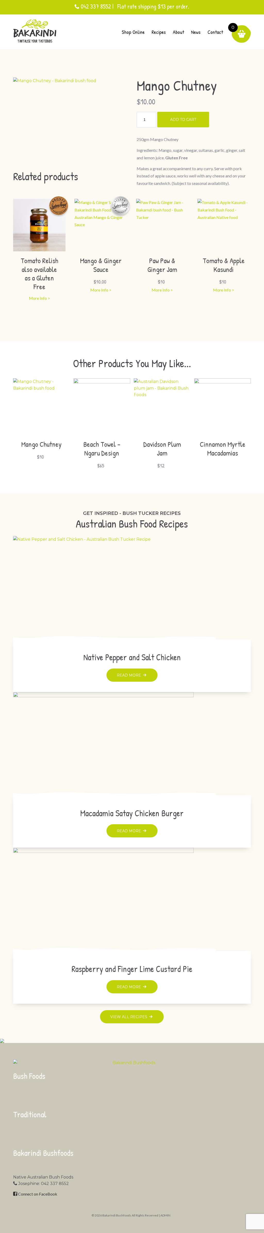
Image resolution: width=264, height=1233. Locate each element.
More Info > (39, 298)
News (196, 31)
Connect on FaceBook (37, 1193)
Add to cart (183, 119)
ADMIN (165, 1215)
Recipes (159, 31)
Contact (215, 31)
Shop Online (133, 31)
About (178, 31)
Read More (129, 675)
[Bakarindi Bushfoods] (34, 31)
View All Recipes (129, 1017)
